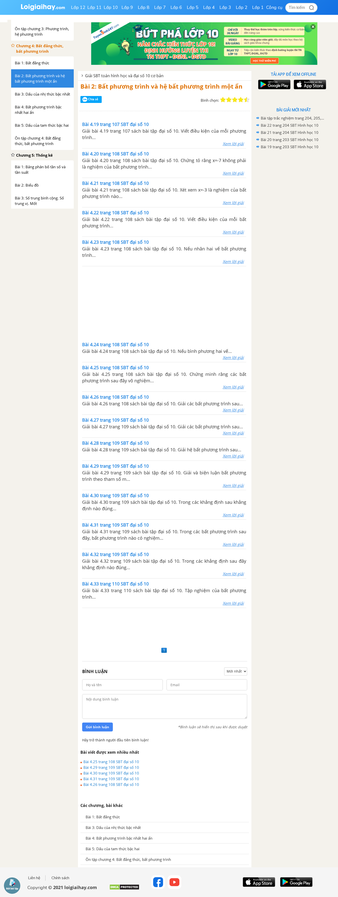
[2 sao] (229, 100)
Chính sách (60, 878)
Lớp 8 (143, 7)
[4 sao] (241, 100)
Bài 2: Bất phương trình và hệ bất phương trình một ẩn (161, 86)
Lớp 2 (241, 7)
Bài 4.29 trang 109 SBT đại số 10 (111, 767)
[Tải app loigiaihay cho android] (273, 84)
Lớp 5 (192, 7)
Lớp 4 (209, 7)
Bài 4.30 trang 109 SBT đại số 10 (111, 773)
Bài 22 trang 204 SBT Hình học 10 (289, 125)
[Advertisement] (164, 303)
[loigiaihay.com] (43, 9)
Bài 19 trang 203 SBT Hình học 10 (289, 146)
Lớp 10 (111, 7)
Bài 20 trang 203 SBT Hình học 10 (289, 139)
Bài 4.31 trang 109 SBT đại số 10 (111, 778)
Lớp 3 (225, 7)
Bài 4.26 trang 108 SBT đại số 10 (111, 784)
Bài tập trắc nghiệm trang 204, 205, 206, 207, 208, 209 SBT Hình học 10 (293, 118)
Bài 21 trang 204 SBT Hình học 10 (289, 132)
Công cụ (274, 7)
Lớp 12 (78, 7)
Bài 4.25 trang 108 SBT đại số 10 (111, 761)
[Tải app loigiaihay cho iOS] (309, 84)
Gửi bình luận (97, 727)
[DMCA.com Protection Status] (124, 889)
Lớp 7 (160, 7)
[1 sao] (223, 100)
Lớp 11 (94, 7)
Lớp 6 (176, 7)
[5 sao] (247, 100)
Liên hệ (34, 878)
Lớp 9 (127, 7)
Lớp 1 (258, 7)
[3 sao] (235, 100)
